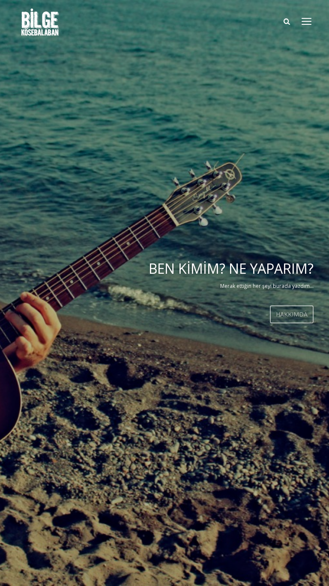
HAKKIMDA (157, 314)
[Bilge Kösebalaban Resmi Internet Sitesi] (40, 22)
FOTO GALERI (235, 323)
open (307, 21)
